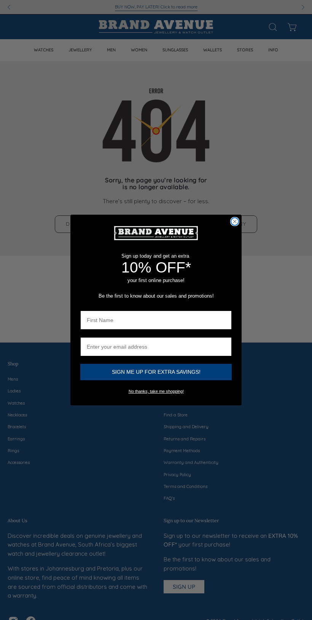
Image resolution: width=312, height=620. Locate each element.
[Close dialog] (235, 221)
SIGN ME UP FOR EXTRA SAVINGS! (156, 372)
